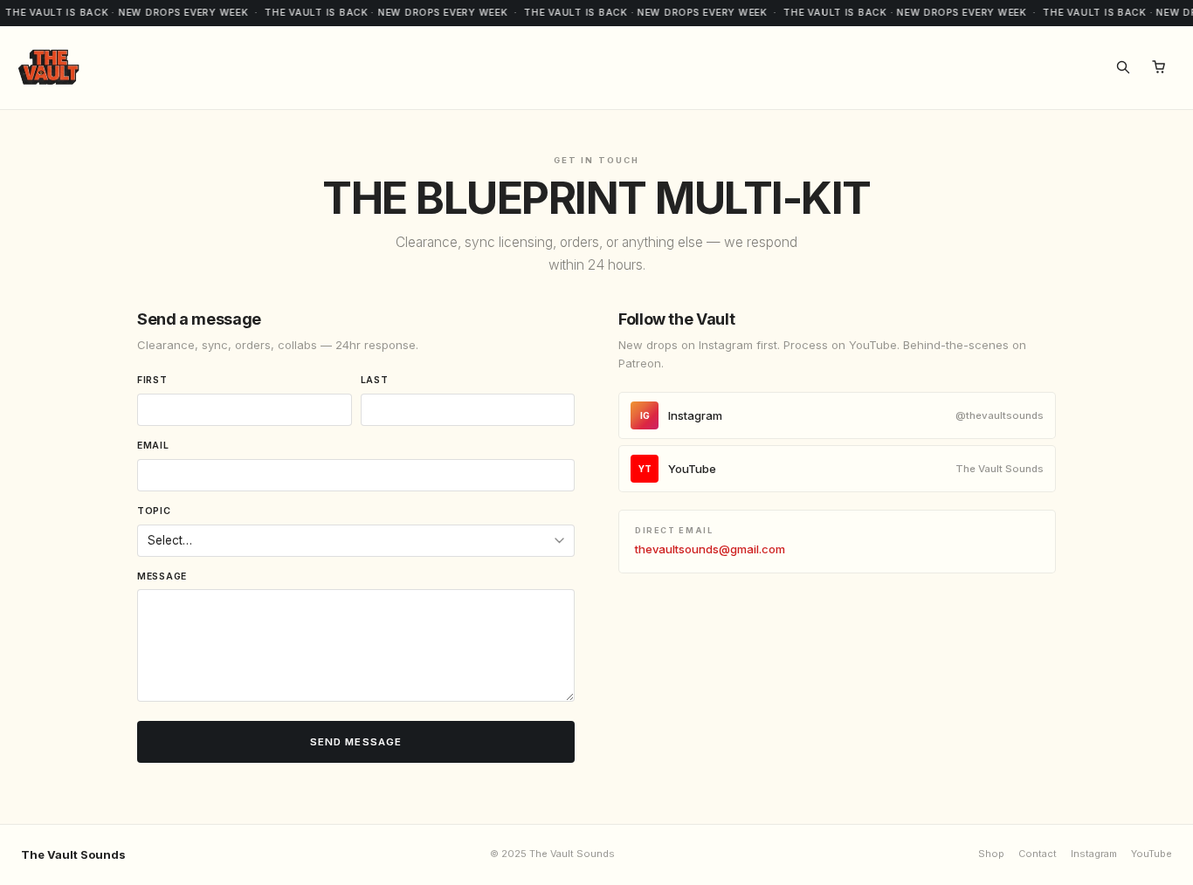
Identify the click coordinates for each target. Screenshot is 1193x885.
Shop (991, 853)
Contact (1037, 853)
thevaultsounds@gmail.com (710, 549)
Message (162, 576)
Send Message (356, 742)
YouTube (841, 469)
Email (153, 445)
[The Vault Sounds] (48, 67)
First (152, 380)
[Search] (1123, 67)
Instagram (842, 415)
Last (375, 380)
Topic (154, 511)
